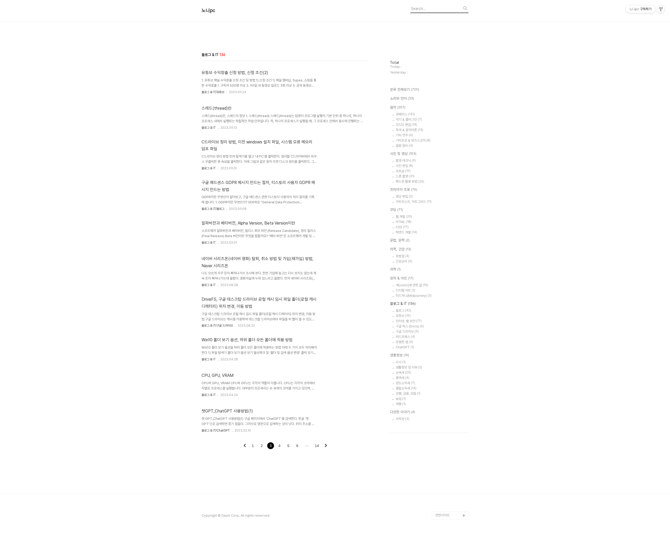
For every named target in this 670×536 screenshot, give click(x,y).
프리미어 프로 (403, 189)
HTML (403, 222)
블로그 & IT (209, 128)
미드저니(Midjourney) (414, 296)
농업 (401, 399)
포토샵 (403, 171)
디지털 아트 (405, 290)
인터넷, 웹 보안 (409, 321)
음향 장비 (404, 146)
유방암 (402, 256)
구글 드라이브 (407, 331)
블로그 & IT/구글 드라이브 (217, 325)
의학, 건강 (400, 249)
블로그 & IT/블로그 (213, 209)
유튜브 (403, 316)
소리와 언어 (402, 98)
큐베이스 (405, 114)
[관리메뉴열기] (661, 9)
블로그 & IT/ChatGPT (216, 430)
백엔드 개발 (406, 232)
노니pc (208, 10)
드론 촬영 (405, 176)
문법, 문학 (400, 240)
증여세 (402, 378)
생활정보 (399, 355)
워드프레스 (405, 337)
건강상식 (404, 261)
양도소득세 (405, 383)
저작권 (402, 419)
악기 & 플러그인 (409, 119)
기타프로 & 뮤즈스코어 (413, 140)
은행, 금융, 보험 (408, 393)
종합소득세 (406, 388)
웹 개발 (404, 217)
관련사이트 (442, 515)
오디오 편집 (406, 125)
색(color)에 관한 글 (412, 285)
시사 (401, 362)
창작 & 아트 (402, 278)
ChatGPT (405, 347)
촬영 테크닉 (406, 161)
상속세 (403, 373)
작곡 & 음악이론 (409, 130)
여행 (401, 404)
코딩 (396, 210)
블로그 (403, 310)
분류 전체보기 (404, 89)
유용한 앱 (404, 342)
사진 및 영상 (403, 154)
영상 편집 (404, 196)
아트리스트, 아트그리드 (414, 202)
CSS (402, 227)
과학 (395, 269)
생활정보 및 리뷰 (409, 367)
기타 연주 (404, 135)
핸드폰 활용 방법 (410, 181)
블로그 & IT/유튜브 (213, 92)
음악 (397, 107)
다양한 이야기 (402, 412)
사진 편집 (404, 166)
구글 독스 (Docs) (410, 326)
